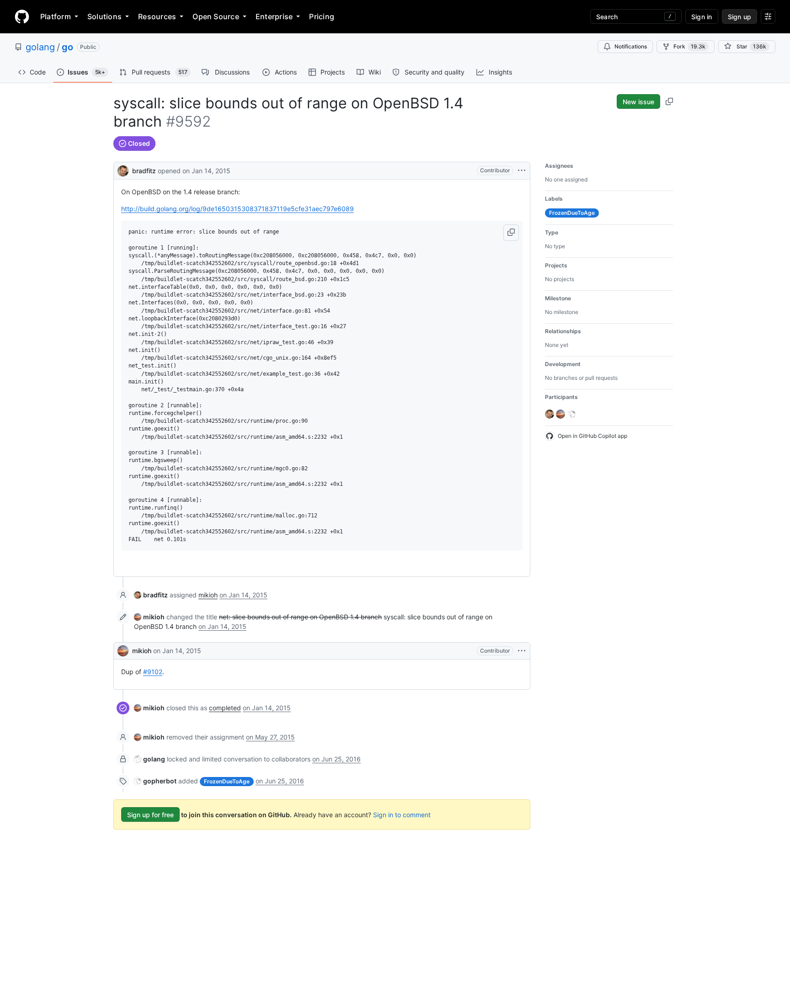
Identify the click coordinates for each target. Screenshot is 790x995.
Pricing (321, 16)
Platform (55, 16)
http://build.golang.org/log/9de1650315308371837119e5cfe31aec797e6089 (237, 209)
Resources (157, 16)
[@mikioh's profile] (122, 650)
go (67, 47)
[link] (151, 595)
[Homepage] (22, 16)
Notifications (630, 46)
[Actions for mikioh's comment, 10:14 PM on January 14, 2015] (521, 650)
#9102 (152, 672)
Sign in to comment (402, 815)
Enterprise (274, 16)
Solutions (104, 16)
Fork (689, 46)
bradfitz (144, 171)
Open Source (215, 16)
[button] (511, 232)
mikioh (208, 595)
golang (40, 47)
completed (225, 708)
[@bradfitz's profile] (122, 170)
